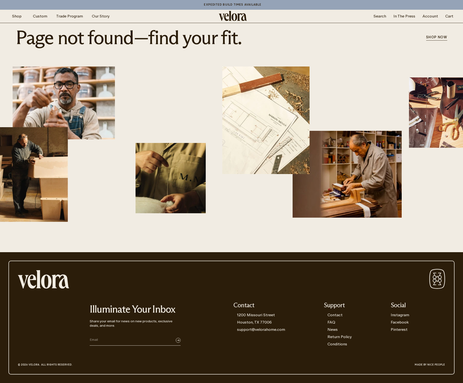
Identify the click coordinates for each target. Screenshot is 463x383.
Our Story (101, 16)
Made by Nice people (430, 365)
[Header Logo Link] (233, 16)
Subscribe (178, 340)
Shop (17, 16)
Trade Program (69, 16)
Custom (40, 16)
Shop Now (436, 37)
